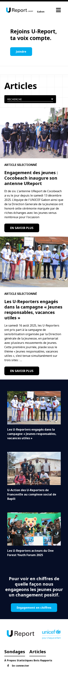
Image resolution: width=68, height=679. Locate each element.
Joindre (21, 52)
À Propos (10, 660)
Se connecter (20, 665)
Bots (37, 660)
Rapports (46, 660)
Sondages (14, 651)
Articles (37, 651)
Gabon (40, 11)
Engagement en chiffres (34, 608)
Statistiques (25, 660)
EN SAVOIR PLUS (21, 228)
